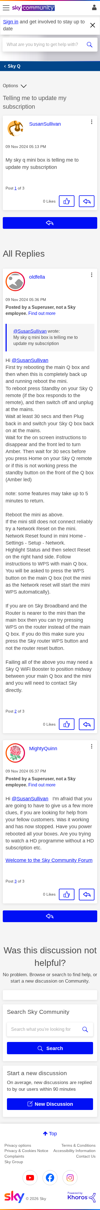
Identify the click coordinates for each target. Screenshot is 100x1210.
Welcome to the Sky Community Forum (49, 860)
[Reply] (86, 201)
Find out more (42, 313)
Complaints (14, 1156)
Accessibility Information (74, 1150)
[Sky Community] (34, 8)
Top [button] (53, 1133)
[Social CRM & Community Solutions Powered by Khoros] (82, 1197)
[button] (91, 122)
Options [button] (10, 85)
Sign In (93, 9)
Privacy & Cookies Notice (26, 1150)
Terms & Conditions (78, 1145)
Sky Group (13, 1162)
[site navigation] (6, 8)
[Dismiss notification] (92, 25)
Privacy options (17, 1145)
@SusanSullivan (30, 331)
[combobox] (45, 45)
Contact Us (86, 1156)
